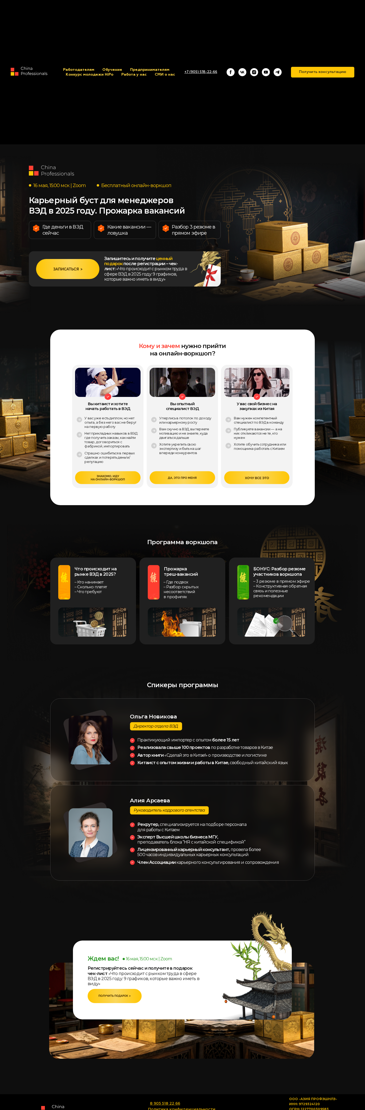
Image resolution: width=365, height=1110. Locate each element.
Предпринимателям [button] (149, 70)
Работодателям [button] (78, 70)
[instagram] (254, 72)
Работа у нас (134, 74)
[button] (322, 72)
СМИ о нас (165, 74)
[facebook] (231, 72)
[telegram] (278, 72)
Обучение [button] (112, 70)
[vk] (242, 72)
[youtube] (266, 72)
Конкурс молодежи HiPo (89, 74)
